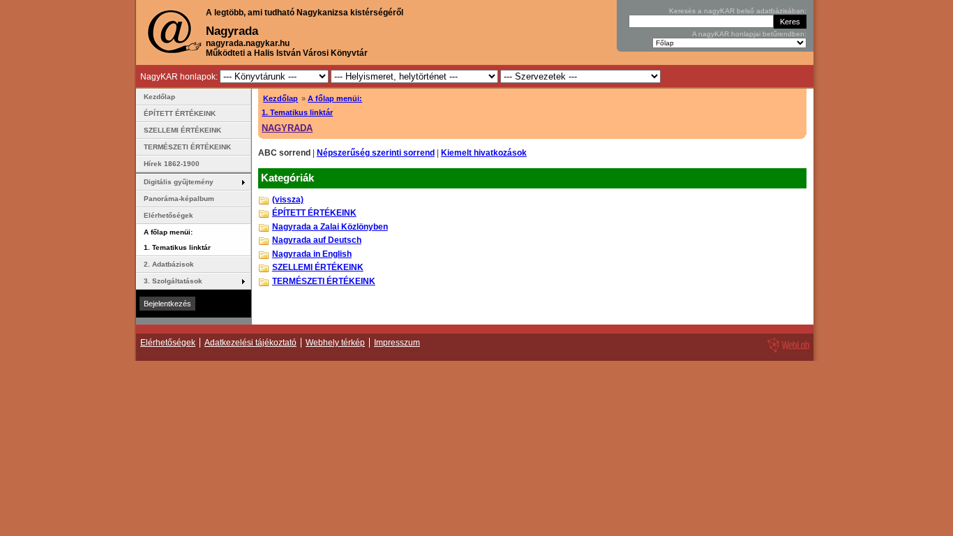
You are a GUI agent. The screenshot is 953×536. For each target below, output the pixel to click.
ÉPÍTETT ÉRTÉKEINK (314, 213)
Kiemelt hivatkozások (484, 153)
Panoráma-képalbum (179, 198)
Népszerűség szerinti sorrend (376, 153)
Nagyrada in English (312, 254)
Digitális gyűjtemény (178, 182)
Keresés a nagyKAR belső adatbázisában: (737, 11)
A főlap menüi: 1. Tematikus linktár (177, 239)
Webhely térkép (335, 343)
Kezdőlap (280, 98)
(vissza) (287, 199)
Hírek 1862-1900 (172, 164)
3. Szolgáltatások (173, 281)
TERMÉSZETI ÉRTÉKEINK (323, 281)
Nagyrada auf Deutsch (316, 240)
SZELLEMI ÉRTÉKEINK (317, 267)
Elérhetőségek (168, 215)
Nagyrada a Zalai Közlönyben (330, 227)
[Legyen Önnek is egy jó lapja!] (786, 352)
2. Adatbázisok (169, 264)
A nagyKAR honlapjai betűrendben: (749, 34)
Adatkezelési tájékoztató (250, 343)
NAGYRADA (287, 128)
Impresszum (397, 343)
